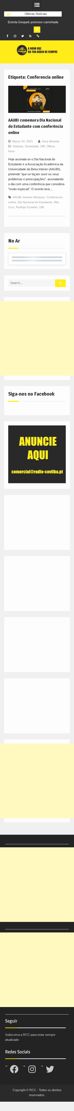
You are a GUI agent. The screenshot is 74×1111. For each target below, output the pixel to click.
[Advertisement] (37, 338)
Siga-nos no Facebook (31, 394)
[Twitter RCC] (22, 36)
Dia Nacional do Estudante (35, 202)
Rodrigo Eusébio (27, 207)
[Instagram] (15, 36)
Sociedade (32, 146)
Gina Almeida (50, 141)
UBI (42, 146)
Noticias (18, 146)
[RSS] (30, 36)
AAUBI (17, 197)
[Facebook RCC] (7, 36)
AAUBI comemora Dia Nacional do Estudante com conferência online (35, 126)
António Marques (34, 197)
